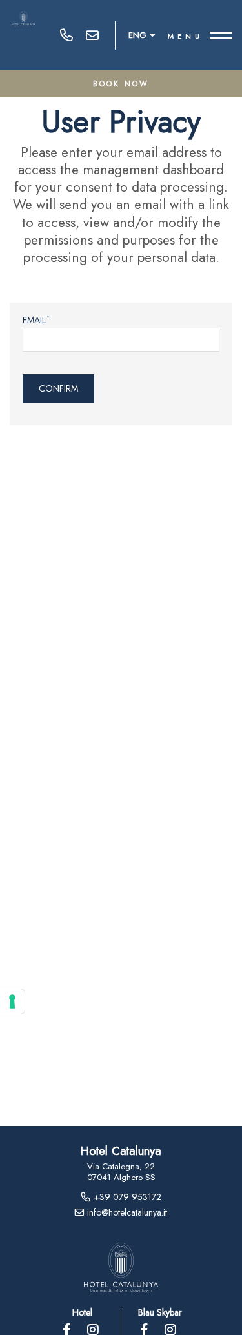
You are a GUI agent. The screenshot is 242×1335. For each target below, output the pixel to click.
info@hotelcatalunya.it (92, 35)
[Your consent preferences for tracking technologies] (12, 1001)
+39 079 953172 (66, 35)
